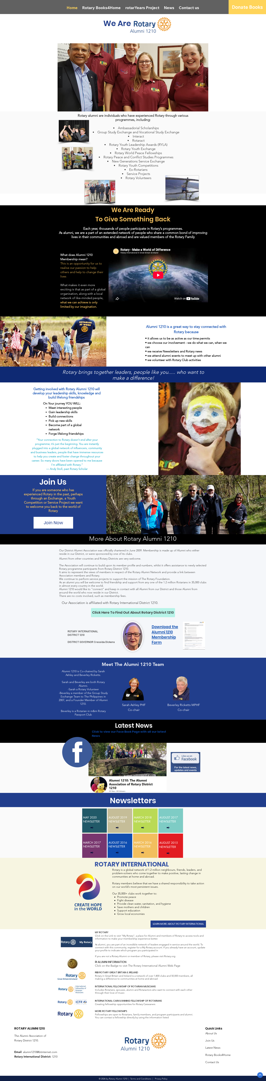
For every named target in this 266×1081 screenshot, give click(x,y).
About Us (211, 1033)
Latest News (212, 1047)
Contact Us (212, 1062)
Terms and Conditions (141, 1078)
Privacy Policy (160, 1078)
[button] (133, 77)
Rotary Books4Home (218, 1055)
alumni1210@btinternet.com (40, 1052)
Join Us (209, 1040)
